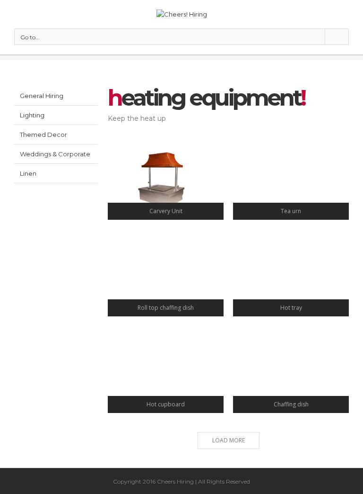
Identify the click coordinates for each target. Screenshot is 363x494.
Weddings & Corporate (55, 154)
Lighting (32, 115)
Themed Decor (43, 134)
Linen (28, 173)
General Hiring (41, 95)
